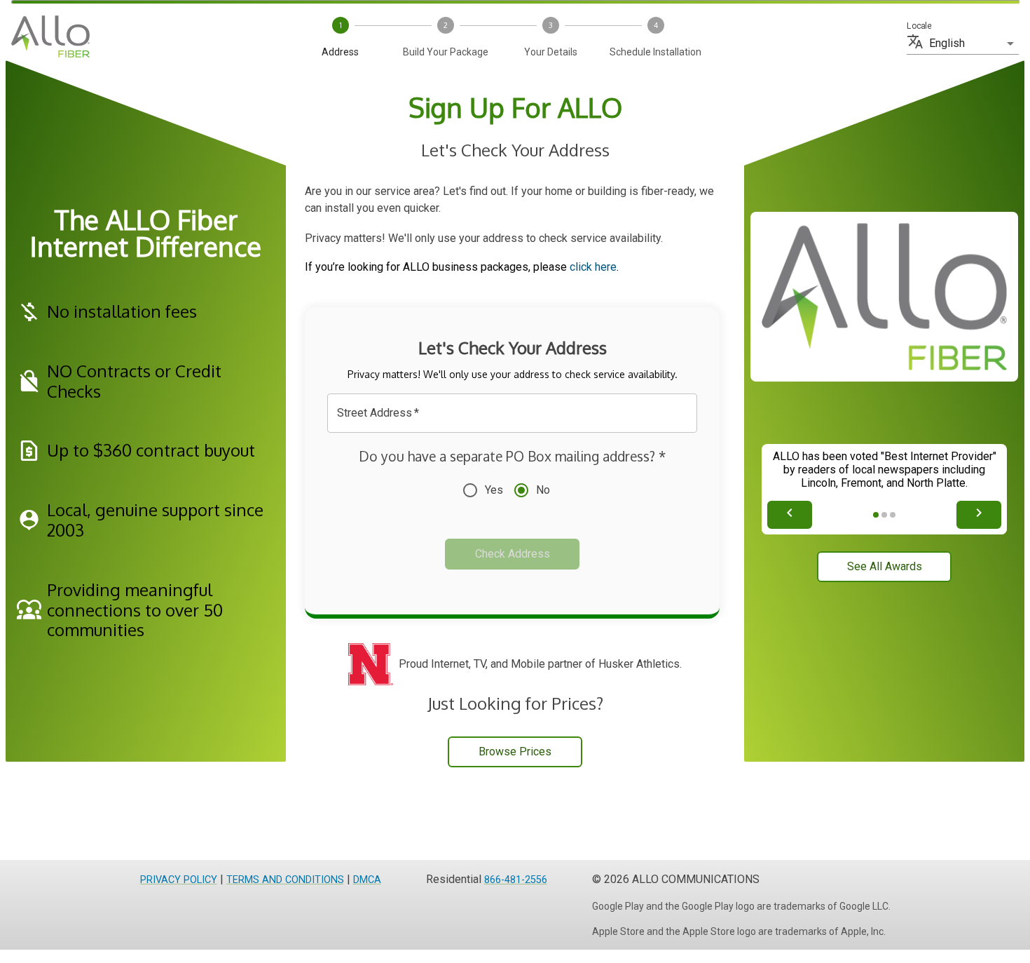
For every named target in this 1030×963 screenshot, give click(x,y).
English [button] (947, 43)
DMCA (367, 880)
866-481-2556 (515, 880)
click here (593, 267)
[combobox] (502, 413)
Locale (919, 26)
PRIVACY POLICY (178, 880)
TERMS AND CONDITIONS (285, 880)
